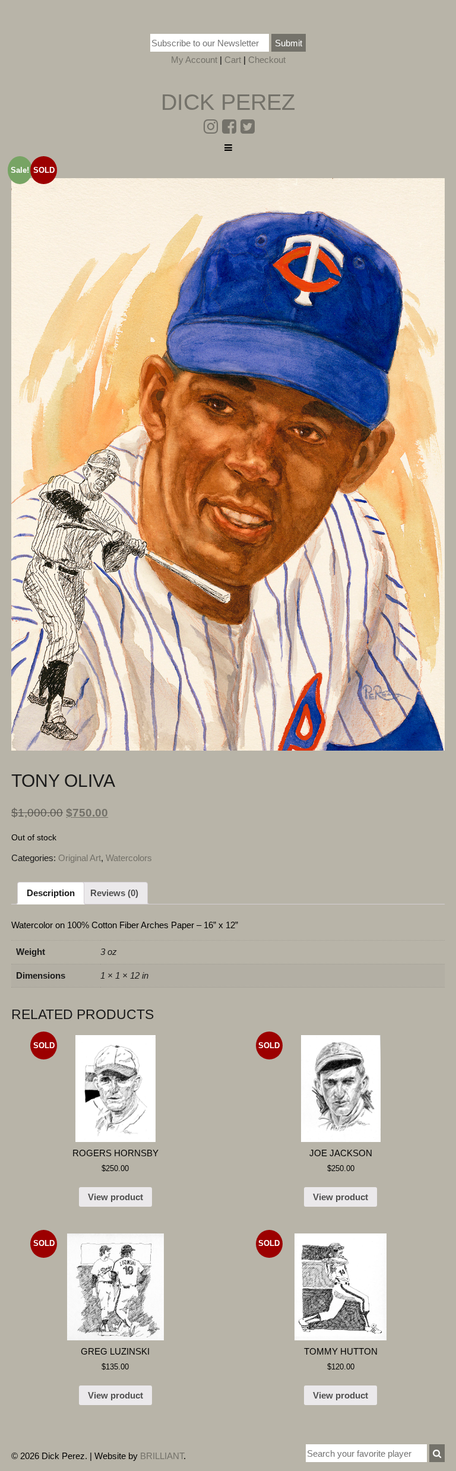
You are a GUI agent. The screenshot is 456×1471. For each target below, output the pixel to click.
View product (115, 1197)
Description (51, 893)
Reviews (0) (114, 893)
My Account (194, 60)
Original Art (79, 858)
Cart (232, 60)
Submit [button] (288, 43)
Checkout (267, 60)
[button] (437, 1453)
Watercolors (129, 858)
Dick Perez (228, 102)
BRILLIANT (161, 1456)
